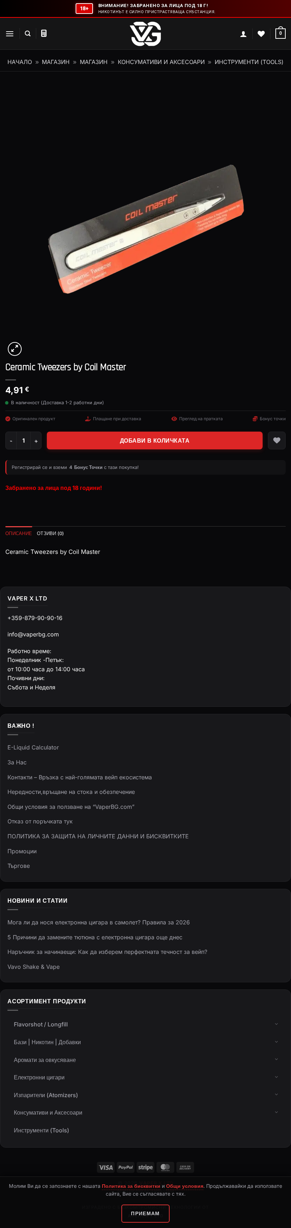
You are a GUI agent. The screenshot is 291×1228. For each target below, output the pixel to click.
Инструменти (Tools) (249, 61)
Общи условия (184, 1186)
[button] (9, 34)
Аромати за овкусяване (45, 1059)
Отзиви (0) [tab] (50, 533)
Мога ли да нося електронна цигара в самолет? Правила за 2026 (98, 922)
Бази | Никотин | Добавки (47, 1042)
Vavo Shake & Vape (33, 966)
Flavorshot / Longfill (41, 1024)
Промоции (22, 851)
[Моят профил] (243, 34)
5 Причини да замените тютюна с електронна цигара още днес (94, 937)
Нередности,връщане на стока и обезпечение (71, 791)
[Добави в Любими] (277, 440)
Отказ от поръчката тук (40, 821)
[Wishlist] (261, 34)
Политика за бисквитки (131, 1186)
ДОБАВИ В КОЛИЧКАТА (155, 440)
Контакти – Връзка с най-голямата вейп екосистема (79, 777)
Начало (19, 61)
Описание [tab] (18, 533)
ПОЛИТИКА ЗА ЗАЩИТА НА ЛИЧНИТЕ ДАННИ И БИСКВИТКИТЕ (98, 836)
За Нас (17, 762)
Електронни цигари (39, 1077)
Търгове (18, 865)
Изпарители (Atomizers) (46, 1095)
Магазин (56, 61)
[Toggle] (276, 1023)
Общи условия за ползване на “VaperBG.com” (70, 806)
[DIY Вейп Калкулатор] (43, 33)
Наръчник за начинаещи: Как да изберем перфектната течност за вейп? (107, 951)
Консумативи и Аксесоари (161, 61)
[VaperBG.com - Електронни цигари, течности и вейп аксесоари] (145, 34)
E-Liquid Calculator (33, 747)
